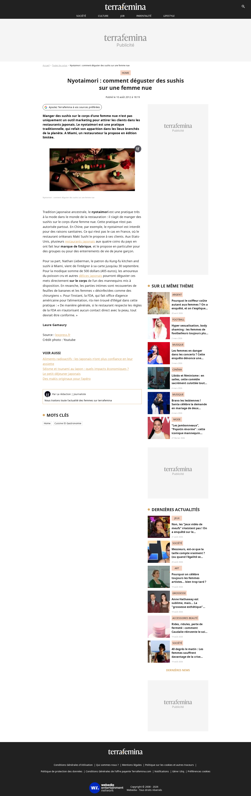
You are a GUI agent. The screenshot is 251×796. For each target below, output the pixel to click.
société (81, 15)
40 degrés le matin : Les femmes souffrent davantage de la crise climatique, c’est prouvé (188, 654)
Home (47, 423)
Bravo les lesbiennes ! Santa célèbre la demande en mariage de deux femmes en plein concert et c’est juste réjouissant (189, 408)
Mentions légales (132, 764)
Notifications (162, 771)
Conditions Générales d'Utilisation (73, 764)
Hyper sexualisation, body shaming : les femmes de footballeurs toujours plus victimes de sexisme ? (189, 331)
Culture (103, 15)
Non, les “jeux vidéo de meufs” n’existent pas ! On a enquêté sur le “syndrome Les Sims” (189, 530)
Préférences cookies (199, 771)
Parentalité (143, 15)
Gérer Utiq (178, 771)
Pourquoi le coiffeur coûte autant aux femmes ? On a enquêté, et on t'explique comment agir (190, 306)
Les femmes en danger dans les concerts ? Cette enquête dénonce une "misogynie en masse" (188, 356)
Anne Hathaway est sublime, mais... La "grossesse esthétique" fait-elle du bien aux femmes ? (187, 606)
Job (122, 15)
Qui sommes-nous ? (107, 764)
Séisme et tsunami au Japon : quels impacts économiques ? (86, 369)
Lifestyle (169, 15)
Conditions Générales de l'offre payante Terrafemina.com (118, 771)
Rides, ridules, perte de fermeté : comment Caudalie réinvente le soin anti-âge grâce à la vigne (189, 629)
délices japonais (90, 276)
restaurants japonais (80, 241)
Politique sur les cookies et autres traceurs (169, 764)
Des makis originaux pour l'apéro (67, 379)
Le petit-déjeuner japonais (62, 374)
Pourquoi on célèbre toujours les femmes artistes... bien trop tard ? (189, 578)
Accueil (46, 65)
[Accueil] (125, 6)
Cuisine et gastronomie (67, 423)
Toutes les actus (59, 65)
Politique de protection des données (61, 771)
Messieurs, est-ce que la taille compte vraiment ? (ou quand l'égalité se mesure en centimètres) (188, 554)
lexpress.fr (62, 335)
